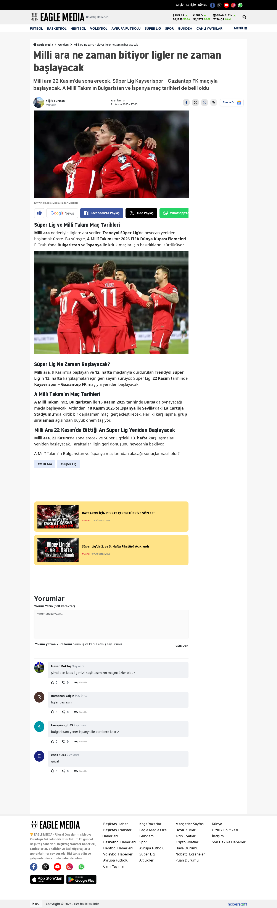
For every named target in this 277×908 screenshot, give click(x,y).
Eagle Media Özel (153, 830)
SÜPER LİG (153, 28)
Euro (199, 15)
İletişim (218, 836)
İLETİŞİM (191, 4)
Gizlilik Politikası (225, 830)
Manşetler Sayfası (190, 824)
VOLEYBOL (98, 28)
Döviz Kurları (186, 830)
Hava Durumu (187, 848)
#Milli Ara (45, 464)
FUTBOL (36, 28)
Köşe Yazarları (150, 824)
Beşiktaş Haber (115, 824)
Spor (143, 842)
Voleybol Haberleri (118, 854)
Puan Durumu (187, 860)
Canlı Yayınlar (114, 866)
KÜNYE (202, 4)
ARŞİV (180, 4)
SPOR (169, 28)
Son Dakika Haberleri (229, 842)
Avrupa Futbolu (115, 860)
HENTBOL (78, 28)
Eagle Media (45, 44)
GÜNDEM (185, 28)
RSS (37, 904)
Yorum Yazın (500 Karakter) (54, 606)
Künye (217, 824)
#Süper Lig (69, 464)
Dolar (179, 15)
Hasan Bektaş (61, 666)
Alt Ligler (146, 860)
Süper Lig (147, 854)
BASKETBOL (56, 28)
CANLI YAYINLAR (209, 28)
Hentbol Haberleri (118, 848)
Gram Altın (224, 15)
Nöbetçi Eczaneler (190, 854)
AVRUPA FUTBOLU (126, 28)
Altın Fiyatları (186, 836)
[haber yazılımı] (237, 904)
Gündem (63, 44)
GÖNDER (182, 646)
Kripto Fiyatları (187, 842)
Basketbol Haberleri (119, 842)
